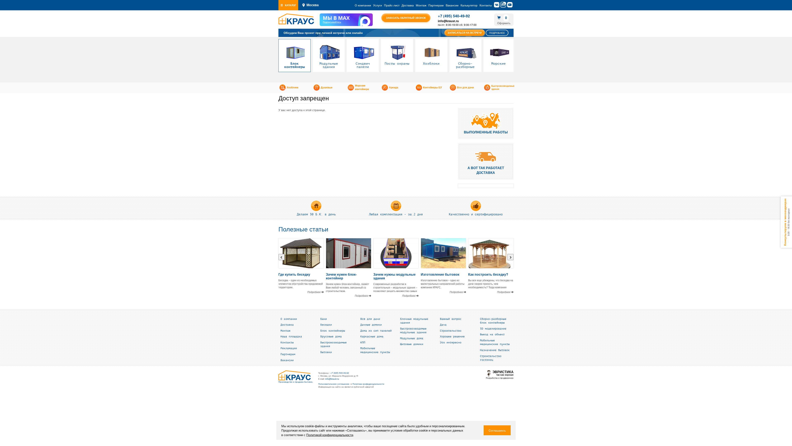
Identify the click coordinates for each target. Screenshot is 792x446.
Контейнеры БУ (432, 87)
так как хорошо (503, 373)
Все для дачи (465, 87)
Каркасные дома (371, 336)
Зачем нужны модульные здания (394, 276)
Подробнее (497, 32)
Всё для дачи (370, 319)
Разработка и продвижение (500, 377)
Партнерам (436, 5)
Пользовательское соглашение (333, 383)
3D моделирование (493, 328)
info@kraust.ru (332, 378)
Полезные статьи (303, 229)
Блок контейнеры (294, 65)
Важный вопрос (450, 319)
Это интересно (450, 342)
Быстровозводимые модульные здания (413, 330)
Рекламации (288, 348)
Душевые (326, 87)
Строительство (450, 330)
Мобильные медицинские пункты (375, 350)
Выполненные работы (486, 132)
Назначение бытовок (495, 350)
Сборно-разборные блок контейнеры (493, 321)
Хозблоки (431, 63)
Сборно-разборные (465, 65)
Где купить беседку (294, 274)
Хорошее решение (452, 336)
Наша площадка (291, 336)
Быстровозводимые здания (502, 87)
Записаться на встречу (465, 32)
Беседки (326, 324)
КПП (362, 342)
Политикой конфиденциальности (329, 435)
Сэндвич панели (363, 65)
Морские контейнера (362, 87)
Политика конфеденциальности (368, 383)
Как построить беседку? (488, 274)
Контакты (486, 5)
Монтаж (421, 5)
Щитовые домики (411, 344)
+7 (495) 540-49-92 (454, 16)
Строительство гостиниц (490, 358)
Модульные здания (328, 65)
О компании (363, 5)
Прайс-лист (392, 5)
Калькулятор (469, 5)
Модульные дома (411, 338)
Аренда (393, 87)
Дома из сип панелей (376, 330)
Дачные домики (371, 324)
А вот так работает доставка (486, 170)
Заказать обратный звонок (406, 18)
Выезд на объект (492, 334)
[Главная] (296, 19)
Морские (498, 63)
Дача (443, 324)
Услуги (377, 5)
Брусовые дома (331, 336)
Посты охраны (397, 63)
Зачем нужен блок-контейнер (341, 276)
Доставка (408, 5)
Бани (323, 319)
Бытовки (326, 352)
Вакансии (452, 5)
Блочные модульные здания (414, 321)
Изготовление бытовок (440, 274)
